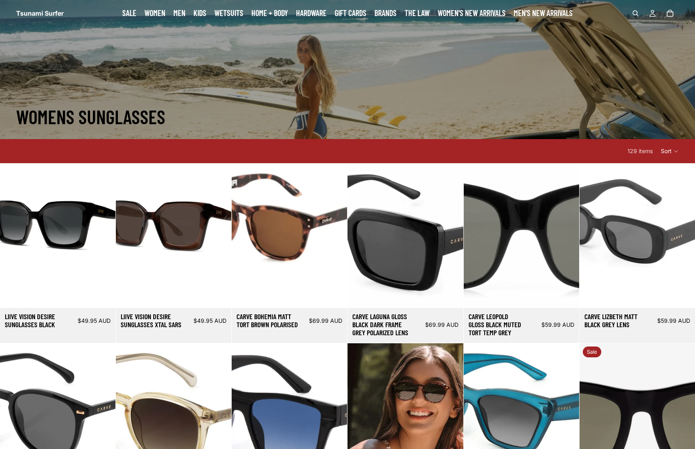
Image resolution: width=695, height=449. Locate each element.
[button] (670, 151)
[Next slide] (219, 235)
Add (109, 295)
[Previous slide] (128, 235)
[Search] (635, 13)
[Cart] (670, 13)
